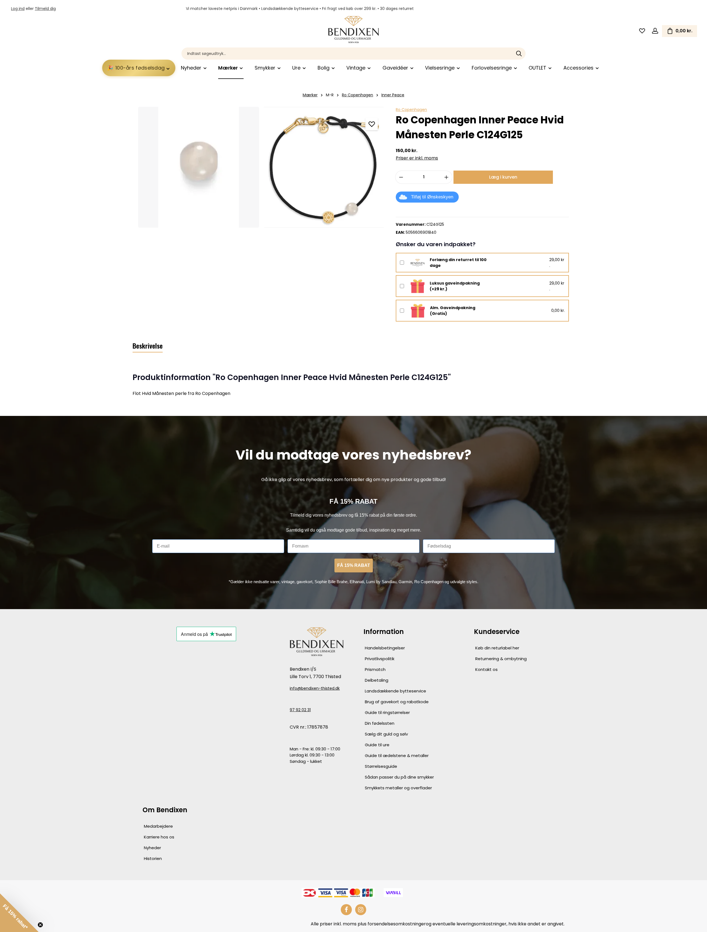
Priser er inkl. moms (417, 158)
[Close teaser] (40, 925)
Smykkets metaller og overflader (398, 788)
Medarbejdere (158, 826)
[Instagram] (360, 909)
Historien (153, 858)
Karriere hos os (159, 837)
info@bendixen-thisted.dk (315, 688)
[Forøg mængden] (446, 177)
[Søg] (519, 53)
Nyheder (152, 848)
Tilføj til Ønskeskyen (432, 197)
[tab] (148, 345)
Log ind (18, 8)
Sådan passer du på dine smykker (399, 777)
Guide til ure (377, 745)
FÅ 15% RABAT (353, 565)
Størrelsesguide (381, 766)
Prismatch (375, 669)
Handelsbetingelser (385, 648)
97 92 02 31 (300, 710)
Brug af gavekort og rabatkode (397, 702)
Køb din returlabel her (497, 648)
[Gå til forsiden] (353, 29)
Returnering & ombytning (501, 659)
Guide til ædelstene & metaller (397, 755)
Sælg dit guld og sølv (386, 734)
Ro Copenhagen (411, 109)
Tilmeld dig (45, 8)
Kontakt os (486, 669)
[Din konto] (655, 31)
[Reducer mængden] (401, 177)
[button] (19, 912)
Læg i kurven (503, 177)
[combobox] (347, 53)
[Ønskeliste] (642, 31)
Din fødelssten (379, 723)
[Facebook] (346, 909)
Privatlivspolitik (379, 659)
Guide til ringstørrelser (387, 712)
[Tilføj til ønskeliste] (371, 124)
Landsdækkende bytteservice (395, 691)
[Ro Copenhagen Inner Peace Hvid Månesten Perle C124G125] (198, 167)
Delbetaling (376, 680)
